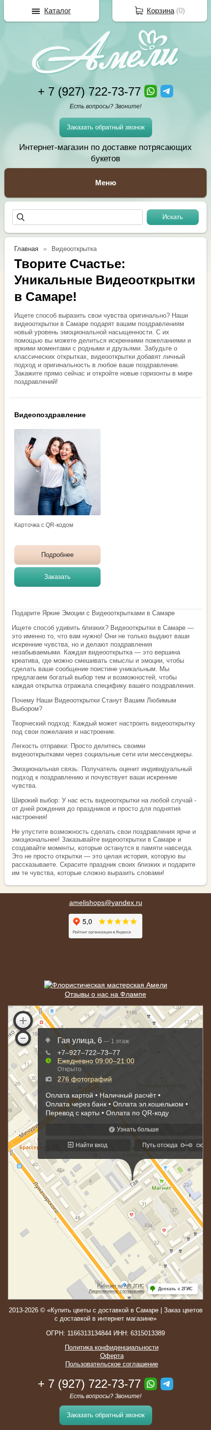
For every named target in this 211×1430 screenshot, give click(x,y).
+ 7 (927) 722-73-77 (89, 91)
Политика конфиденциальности (111, 1347)
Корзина (160, 10)
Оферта (112, 1355)
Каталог (57, 10)
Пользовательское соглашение (111, 1364)
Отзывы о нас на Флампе (105, 994)
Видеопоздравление (50, 415)
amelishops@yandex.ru (105, 902)
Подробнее (57, 554)
